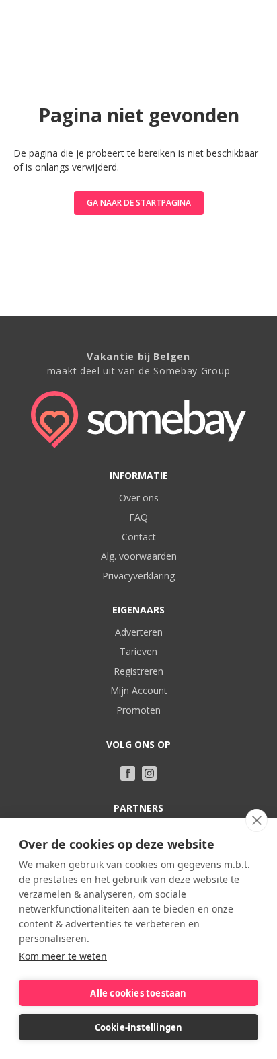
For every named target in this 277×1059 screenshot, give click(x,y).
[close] (256, 820)
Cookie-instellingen (139, 1027)
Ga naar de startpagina (139, 202)
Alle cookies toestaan (138, 993)
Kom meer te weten (63, 955)
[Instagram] (149, 773)
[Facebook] (127, 773)
